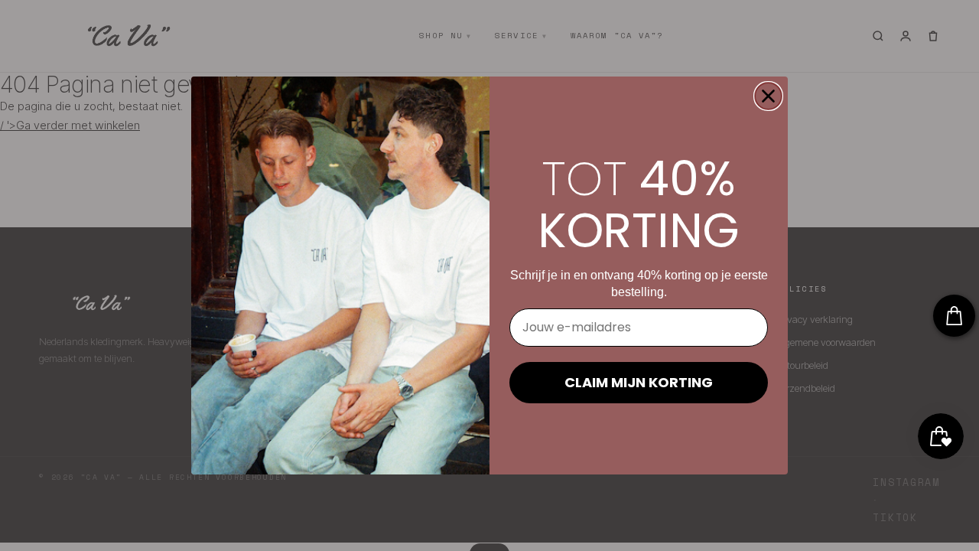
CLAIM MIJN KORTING (638, 382)
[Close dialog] (768, 96)
